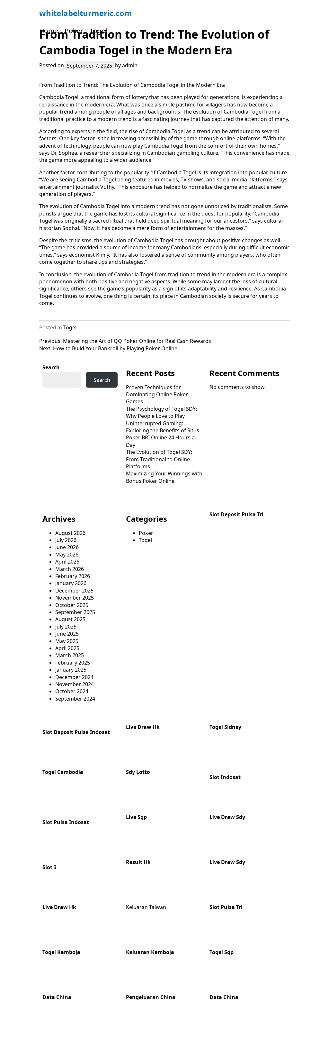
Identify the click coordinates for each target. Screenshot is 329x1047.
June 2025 (67, 633)
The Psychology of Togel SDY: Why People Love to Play (161, 412)
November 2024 (74, 684)
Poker (74, 30)
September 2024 (75, 698)
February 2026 (72, 576)
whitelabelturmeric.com (85, 13)
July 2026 (65, 540)
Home (48, 30)
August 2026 (70, 533)
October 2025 (71, 605)
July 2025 (65, 626)
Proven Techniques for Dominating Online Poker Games (157, 394)
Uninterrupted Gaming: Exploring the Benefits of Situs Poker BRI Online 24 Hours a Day (162, 434)
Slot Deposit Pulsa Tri (236, 514)
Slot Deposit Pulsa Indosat (76, 732)
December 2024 (74, 677)
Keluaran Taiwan (146, 907)
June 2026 (67, 547)
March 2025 (69, 655)
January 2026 (70, 583)
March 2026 (69, 569)
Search (51, 367)
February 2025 (72, 662)
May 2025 (66, 641)
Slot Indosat (225, 777)
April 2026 (67, 561)
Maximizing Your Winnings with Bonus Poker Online (164, 477)
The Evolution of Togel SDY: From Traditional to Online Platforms (159, 459)
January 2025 (70, 669)
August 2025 (70, 619)
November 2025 (74, 597)
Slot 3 (49, 867)
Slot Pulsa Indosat (65, 822)
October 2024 (71, 691)
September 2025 (75, 612)
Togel (98, 30)
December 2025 (74, 590)
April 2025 (67, 648)
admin (130, 65)
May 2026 (66, 554)
